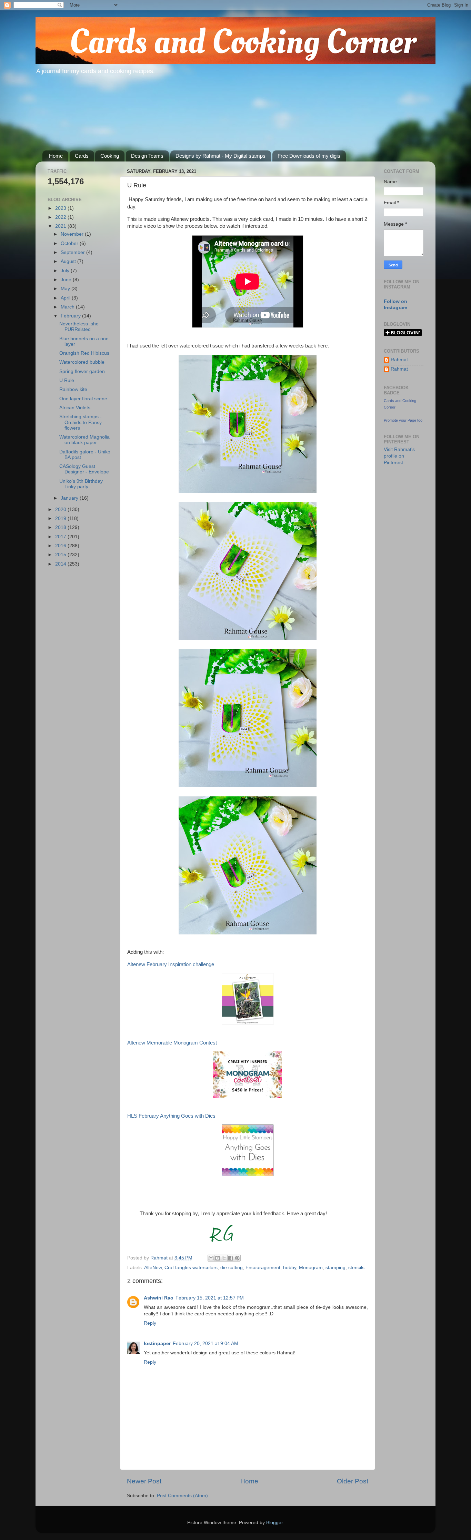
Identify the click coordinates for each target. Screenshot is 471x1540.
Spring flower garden (82, 371)
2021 (61, 226)
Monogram (311, 1267)
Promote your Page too (403, 420)
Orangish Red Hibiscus (84, 353)
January (70, 498)
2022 (61, 217)
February (71, 315)
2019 (61, 518)
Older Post (352, 1481)
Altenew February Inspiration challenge (170, 964)
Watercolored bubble (81, 362)
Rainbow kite (73, 389)
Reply (150, 1323)
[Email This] (211, 1258)
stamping (335, 1267)
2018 (61, 527)
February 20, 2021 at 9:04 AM (205, 1343)
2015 (61, 554)
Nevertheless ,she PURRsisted (79, 326)
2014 (61, 564)
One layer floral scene (83, 398)
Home (56, 156)
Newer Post (144, 1481)
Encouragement (262, 1267)
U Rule (66, 380)
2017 (61, 536)
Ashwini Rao (158, 1298)
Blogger (274, 1522)
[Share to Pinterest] (237, 1258)
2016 (61, 545)
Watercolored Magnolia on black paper (84, 439)
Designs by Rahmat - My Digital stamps (220, 156)
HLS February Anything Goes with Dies (171, 1116)
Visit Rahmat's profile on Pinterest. (399, 456)
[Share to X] (224, 1258)
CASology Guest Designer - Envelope (84, 469)
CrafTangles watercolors (191, 1267)
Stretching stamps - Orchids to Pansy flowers (80, 422)
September (73, 252)
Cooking (109, 156)
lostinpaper (157, 1343)
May (66, 288)
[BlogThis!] (217, 1258)
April (66, 298)
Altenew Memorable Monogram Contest (172, 1043)
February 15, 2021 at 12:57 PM (210, 1298)
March (68, 307)
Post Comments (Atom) (182, 1495)
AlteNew (153, 1267)
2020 (61, 509)
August (69, 261)
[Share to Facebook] (230, 1258)
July (66, 270)
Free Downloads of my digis (309, 156)
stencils (356, 1267)
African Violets (74, 407)
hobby (289, 1267)
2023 (61, 208)
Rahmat (399, 359)
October (70, 243)
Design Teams (147, 156)
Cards (82, 156)
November (73, 234)
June (67, 279)
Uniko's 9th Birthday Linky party (81, 484)
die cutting (231, 1267)
